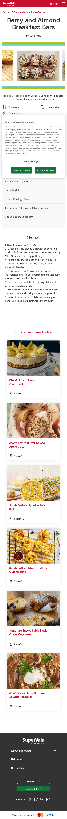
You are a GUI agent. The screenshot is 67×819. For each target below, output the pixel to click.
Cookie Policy (20, 153)
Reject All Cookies (22, 170)
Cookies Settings (30, 161)
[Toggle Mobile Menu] (63, 3)
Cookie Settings (34, 789)
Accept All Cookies (45, 170)
